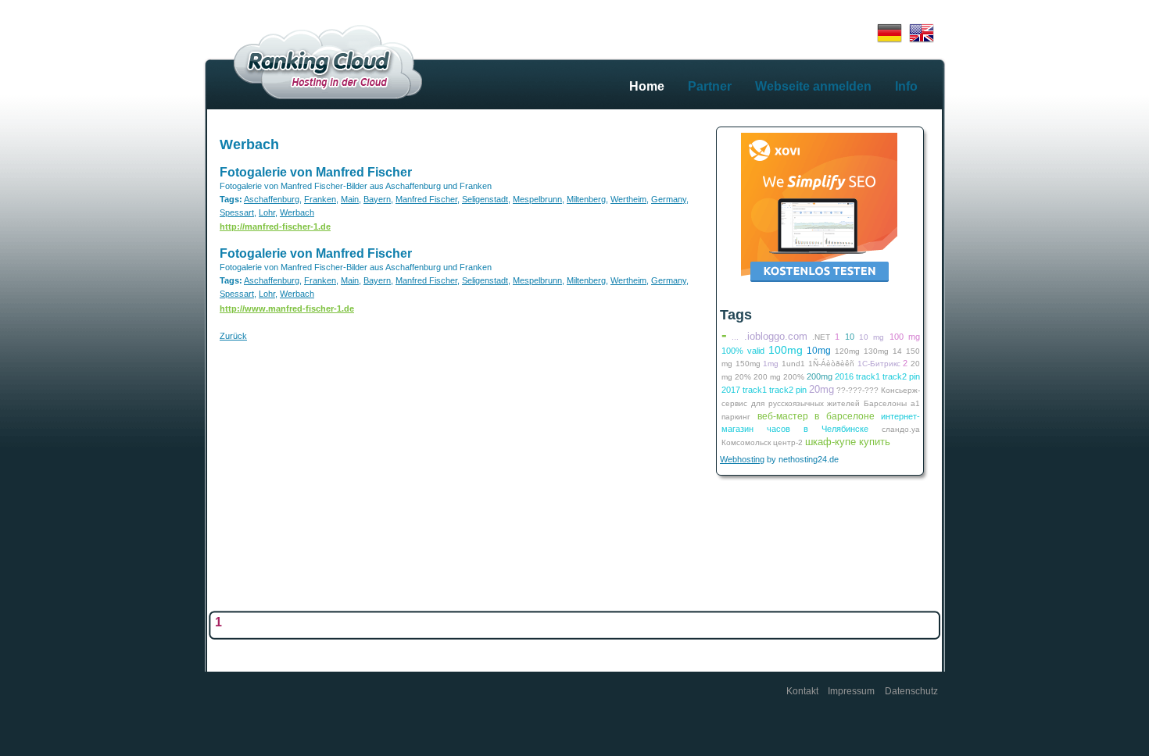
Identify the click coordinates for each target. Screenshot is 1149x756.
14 (897, 351)
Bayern (377, 199)
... (735, 337)
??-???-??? (857, 390)
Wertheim (628, 199)
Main (350, 199)
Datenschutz (911, 691)
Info (906, 86)
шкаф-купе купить (847, 442)
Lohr (267, 212)
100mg (785, 350)
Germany (668, 199)
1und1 (793, 363)
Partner (710, 86)
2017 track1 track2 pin (764, 389)
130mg (876, 351)
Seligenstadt (485, 199)
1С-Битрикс (878, 363)
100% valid (742, 350)
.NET (821, 337)
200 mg (767, 377)
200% (793, 377)
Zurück (233, 336)
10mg (819, 350)
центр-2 (788, 442)
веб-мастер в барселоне (816, 416)
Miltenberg (586, 199)
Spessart (237, 212)
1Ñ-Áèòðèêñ (831, 363)
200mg (819, 376)
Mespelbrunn (537, 199)
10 (849, 336)
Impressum (851, 691)
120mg (847, 351)
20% (743, 377)
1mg (771, 363)
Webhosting (742, 459)
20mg (821, 389)
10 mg (871, 337)
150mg (748, 363)
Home (646, 86)
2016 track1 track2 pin (877, 376)
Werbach (249, 144)
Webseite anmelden (813, 86)
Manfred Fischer (426, 199)
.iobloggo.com (775, 336)
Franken (320, 199)
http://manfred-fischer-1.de (275, 226)
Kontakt (802, 691)
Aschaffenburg (271, 199)
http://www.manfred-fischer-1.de (287, 308)
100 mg (904, 336)
